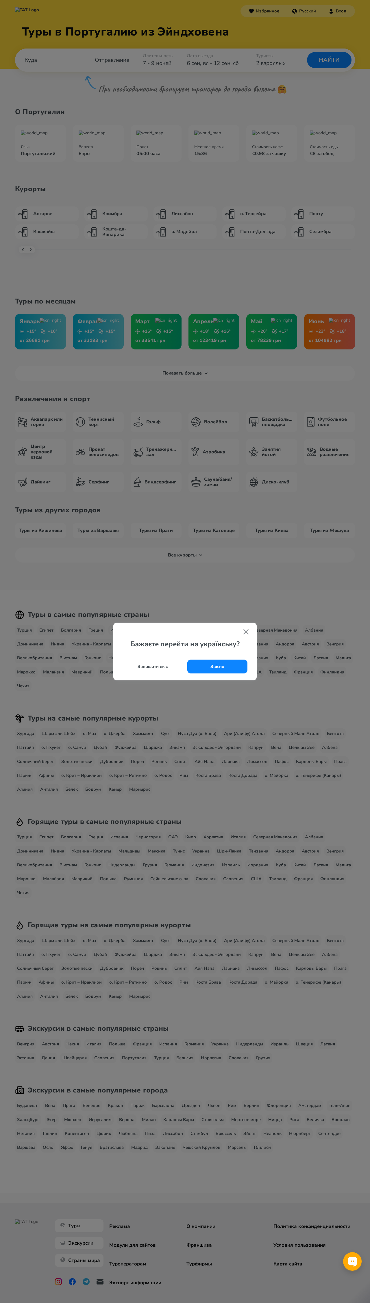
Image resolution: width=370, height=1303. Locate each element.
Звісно (217, 666)
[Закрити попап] (246, 632)
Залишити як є (153, 666)
